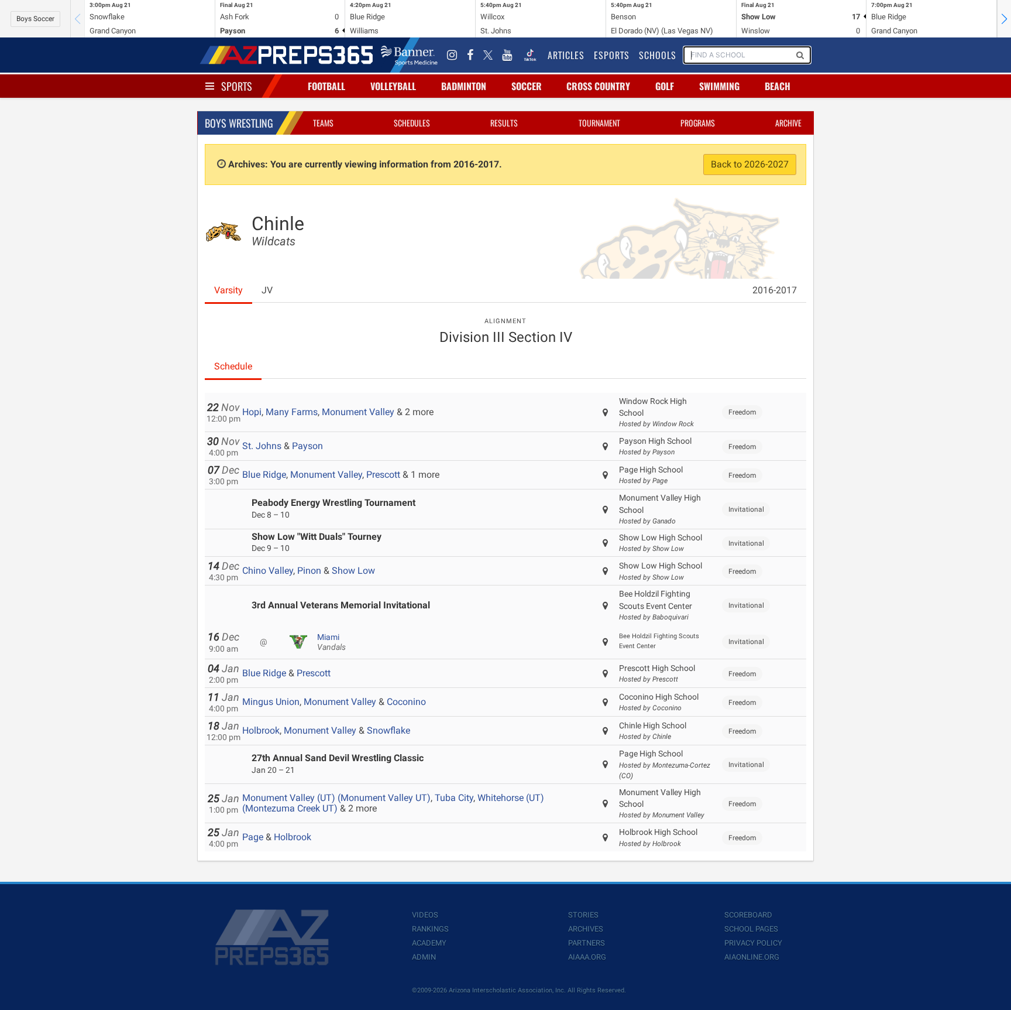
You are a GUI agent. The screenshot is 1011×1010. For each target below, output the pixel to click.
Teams (323, 123)
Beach (777, 86)
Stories (583, 914)
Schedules (412, 123)
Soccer (526, 86)
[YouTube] (507, 55)
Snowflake (388, 730)
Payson (307, 445)
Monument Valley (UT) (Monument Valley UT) (336, 797)
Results (504, 123)
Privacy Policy (753, 943)
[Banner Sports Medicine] (409, 55)
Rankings (430, 929)
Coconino (406, 701)
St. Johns (261, 445)
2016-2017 (774, 290)
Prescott (383, 474)
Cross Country (598, 86)
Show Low (353, 570)
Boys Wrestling (239, 123)
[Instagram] (452, 55)
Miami (331, 642)
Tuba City (454, 797)
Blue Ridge (264, 474)
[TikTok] (530, 55)
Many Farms (292, 411)
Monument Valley (358, 411)
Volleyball (393, 86)
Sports (236, 86)
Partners (586, 943)
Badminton (463, 86)
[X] (488, 55)
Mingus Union (271, 701)
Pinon (309, 570)
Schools (657, 55)
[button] (1004, 18)
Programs (697, 123)
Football (326, 86)
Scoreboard (748, 914)
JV (267, 290)
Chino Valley (267, 570)
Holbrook (261, 730)
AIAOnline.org (751, 957)
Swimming (719, 86)
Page (252, 837)
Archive (788, 123)
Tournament (599, 123)
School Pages (751, 929)
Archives (585, 929)
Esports (612, 55)
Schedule (233, 366)
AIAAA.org (587, 957)
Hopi (252, 411)
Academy (429, 943)
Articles (566, 55)
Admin (424, 957)
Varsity (228, 290)
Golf (664, 86)
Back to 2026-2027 (750, 164)
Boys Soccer (35, 19)
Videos (425, 914)
